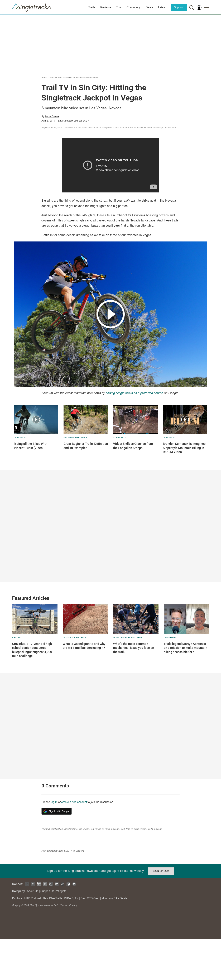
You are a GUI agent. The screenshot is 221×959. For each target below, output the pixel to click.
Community (134, 7)
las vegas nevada (100, 829)
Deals (149, 7)
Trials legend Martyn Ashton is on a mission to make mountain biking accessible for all (185, 648)
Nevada (87, 77)
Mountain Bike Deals (114, 898)
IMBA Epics (71, 898)
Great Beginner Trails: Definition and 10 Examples (86, 445)
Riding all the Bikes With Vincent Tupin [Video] (30, 445)
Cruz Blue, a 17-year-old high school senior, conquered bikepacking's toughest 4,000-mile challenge (32, 650)
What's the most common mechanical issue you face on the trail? (133, 648)
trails (136, 829)
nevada (115, 829)
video (143, 829)
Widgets (61, 891)
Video (95, 77)
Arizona (16, 637)
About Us (32, 891)
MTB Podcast (32, 898)
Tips (118, 7)
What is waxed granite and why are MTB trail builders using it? (84, 646)
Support (179, 7)
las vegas (84, 829)
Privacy (73, 905)
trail (123, 829)
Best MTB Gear (90, 898)
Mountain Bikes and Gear (127, 637)
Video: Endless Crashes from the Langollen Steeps (133, 445)
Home (44, 77)
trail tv (129, 829)
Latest (162, 7)
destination (57, 829)
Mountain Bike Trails (58, 77)
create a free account (74, 802)
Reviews (105, 7)
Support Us (47, 891)
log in (54, 802)
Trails (91, 7)
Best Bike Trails (52, 898)
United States (75, 77)
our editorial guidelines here (162, 127)
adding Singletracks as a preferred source (134, 393)
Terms (63, 905)
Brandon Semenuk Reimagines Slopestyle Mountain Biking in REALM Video (184, 448)
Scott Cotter (52, 116)
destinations (71, 829)
